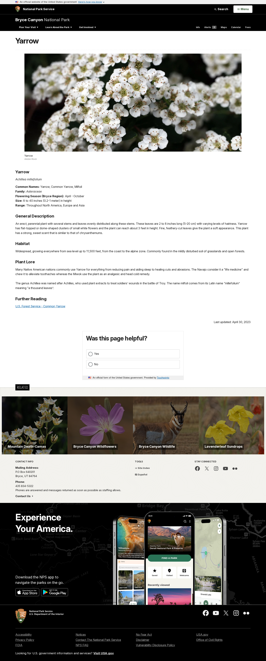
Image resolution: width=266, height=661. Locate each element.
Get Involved (86, 27)
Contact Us (23, 496)
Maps (224, 27)
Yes (96, 353)
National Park (42, 19)
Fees (248, 27)
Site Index (143, 468)
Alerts (209, 27)
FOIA (18, 645)
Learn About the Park (57, 27)
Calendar (236, 27)
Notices (81, 634)
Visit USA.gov (103, 653)
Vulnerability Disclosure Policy (155, 645)
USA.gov (202, 634)
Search (222, 9)
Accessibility (23, 634)
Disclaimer (142, 640)
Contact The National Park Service (98, 640)
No (96, 364)
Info (198, 27)
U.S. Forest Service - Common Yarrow (40, 306)
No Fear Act (144, 634)
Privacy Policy (24, 640)
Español (142, 474)
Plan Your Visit (27, 27)
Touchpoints (163, 377)
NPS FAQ (82, 645)
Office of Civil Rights (209, 640)
